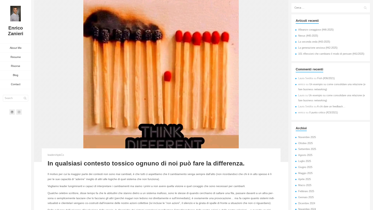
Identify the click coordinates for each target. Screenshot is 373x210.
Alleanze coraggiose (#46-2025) (316, 29)
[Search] (25, 98)
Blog (15, 75)
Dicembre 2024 (306, 203)
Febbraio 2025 (306, 191)
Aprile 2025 (304, 179)
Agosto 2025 (305, 155)
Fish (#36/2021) (326, 78)
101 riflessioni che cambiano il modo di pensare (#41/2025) (331, 53)
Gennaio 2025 (306, 197)
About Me (16, 47)
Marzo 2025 (304, 185)
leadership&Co (56, 154)
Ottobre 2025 (305, 143)
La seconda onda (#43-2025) (314, 41)
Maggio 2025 (305, 173)
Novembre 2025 (307, 137)
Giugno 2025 (305, 167)
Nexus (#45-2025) (308, 35)
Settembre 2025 (307, 149)
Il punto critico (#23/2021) (323, 112)
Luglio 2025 (304, 161)
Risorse (15, 65)
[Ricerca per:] (330, 7)
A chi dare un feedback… (331, 106)
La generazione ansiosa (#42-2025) (317, 47)
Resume (15, 57)
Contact (15, 84)
